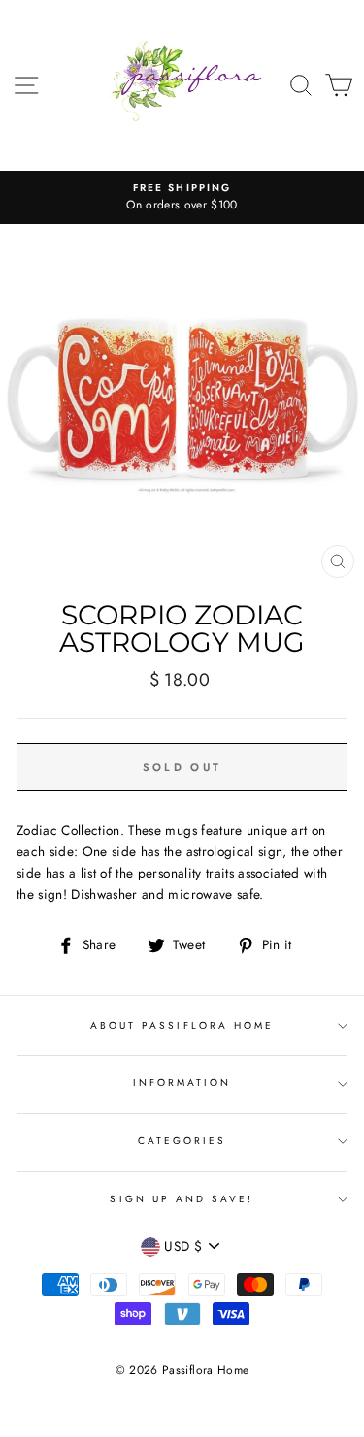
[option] (182, 197)
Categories (182, 1141)
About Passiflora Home (182, 1025)
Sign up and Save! (181, 1199)
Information (182, 1082)
